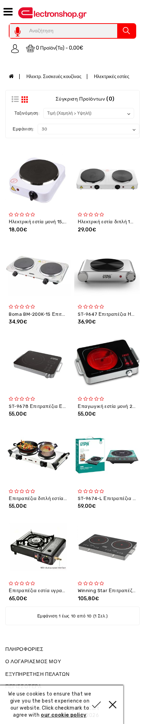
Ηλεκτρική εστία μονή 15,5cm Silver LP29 (55, 221)
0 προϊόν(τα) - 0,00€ (59, 48)
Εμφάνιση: (23, 129)
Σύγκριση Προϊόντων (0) (85, 99)
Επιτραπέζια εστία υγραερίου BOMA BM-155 (58, 590)
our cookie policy (63, 715)
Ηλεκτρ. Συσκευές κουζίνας (53, 76)
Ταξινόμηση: (27, 113)
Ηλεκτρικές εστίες (111, 76)
